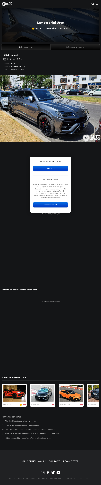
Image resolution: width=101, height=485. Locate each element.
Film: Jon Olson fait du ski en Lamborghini (21, 421)
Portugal (22, 66)
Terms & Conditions (50, 478)
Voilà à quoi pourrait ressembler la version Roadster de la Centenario (32, 434)
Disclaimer (85, 478)
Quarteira (14, 66)
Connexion (50, 168)
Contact (54, 461)
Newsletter (71, 461)
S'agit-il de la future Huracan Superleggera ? (23, 425)
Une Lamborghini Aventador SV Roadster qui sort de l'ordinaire (30, 429)
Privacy (71, 478)
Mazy (13, 63)
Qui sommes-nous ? (34, 461)
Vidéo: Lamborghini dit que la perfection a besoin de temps (28, 438)
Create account (50, 205)
